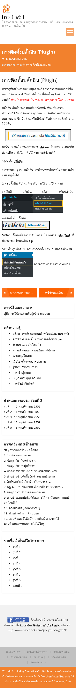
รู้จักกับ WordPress (25, 367)
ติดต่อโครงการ (38, 662)
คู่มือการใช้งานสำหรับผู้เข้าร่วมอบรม (27, 314)
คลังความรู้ (18, 64)
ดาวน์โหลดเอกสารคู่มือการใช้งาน (34, 350)
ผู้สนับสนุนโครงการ (37, 652)
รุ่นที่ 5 (17, 569)
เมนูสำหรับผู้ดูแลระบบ (27, 378)
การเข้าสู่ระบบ (22, 372)
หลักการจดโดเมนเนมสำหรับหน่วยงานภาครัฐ (41, 334)
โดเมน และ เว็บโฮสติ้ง (27, 345)
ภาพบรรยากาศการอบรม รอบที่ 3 (23, 293)
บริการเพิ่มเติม (58, 657)
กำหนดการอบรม (61, 652)
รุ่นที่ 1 (17, 547)
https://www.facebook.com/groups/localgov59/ (37, 630)
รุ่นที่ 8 (17, 580)
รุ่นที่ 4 (17, 563)
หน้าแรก (6, 64)
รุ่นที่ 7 (17, 574)
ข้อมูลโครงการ (13, 652)
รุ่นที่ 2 (17, 552)
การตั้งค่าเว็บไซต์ (23, 384)
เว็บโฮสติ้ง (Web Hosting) (29, 361)
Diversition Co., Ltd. (35, 671)
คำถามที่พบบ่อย (19, 657)
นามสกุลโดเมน (22, 356)
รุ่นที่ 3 (17, 558)
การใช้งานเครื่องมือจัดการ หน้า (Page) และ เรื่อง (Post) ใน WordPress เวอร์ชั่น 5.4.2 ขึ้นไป (58, 293)
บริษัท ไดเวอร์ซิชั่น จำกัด (58, 676)
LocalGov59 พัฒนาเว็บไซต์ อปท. (40, 625)
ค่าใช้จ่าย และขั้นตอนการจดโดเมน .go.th (39, 339)
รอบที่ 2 (17, 586)
